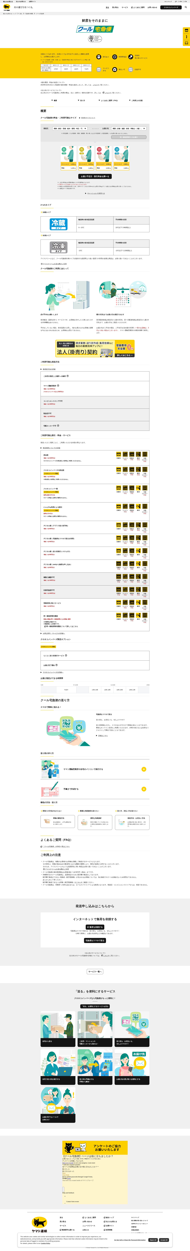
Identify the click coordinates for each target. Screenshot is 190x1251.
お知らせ (86, 1230)
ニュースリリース (89, 1226)
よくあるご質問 (138, 7)
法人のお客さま (21, 1)
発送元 (46, 128)
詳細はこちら (103, 735)
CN (185, 1)
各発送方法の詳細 (49, 369)
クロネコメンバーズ (171, 7)
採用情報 (109, 1230)
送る (107, 7)
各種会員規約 (135, 1230)
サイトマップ (168, 1)
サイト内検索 (186, 7)
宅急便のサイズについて (88, 117)
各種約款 (133, 1227)
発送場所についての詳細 (51, 448)
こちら (95, 85)
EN (181, 1)
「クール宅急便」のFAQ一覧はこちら (56, 846)
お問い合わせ (152, 7)
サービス (125, 7)
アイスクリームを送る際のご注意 (55, 264)
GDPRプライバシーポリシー (139, 1223)
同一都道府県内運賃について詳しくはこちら (62, 626)
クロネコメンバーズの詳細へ (53, 672)
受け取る (115, 7)
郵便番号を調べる (68, 1230)
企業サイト (32, 1)
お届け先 (105, 128)
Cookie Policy (45, 1243)
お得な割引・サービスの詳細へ (54, 633)
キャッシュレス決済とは (96, 193)
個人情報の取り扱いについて (139, 1220)
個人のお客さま (8, 1)
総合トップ (110, 1217)
